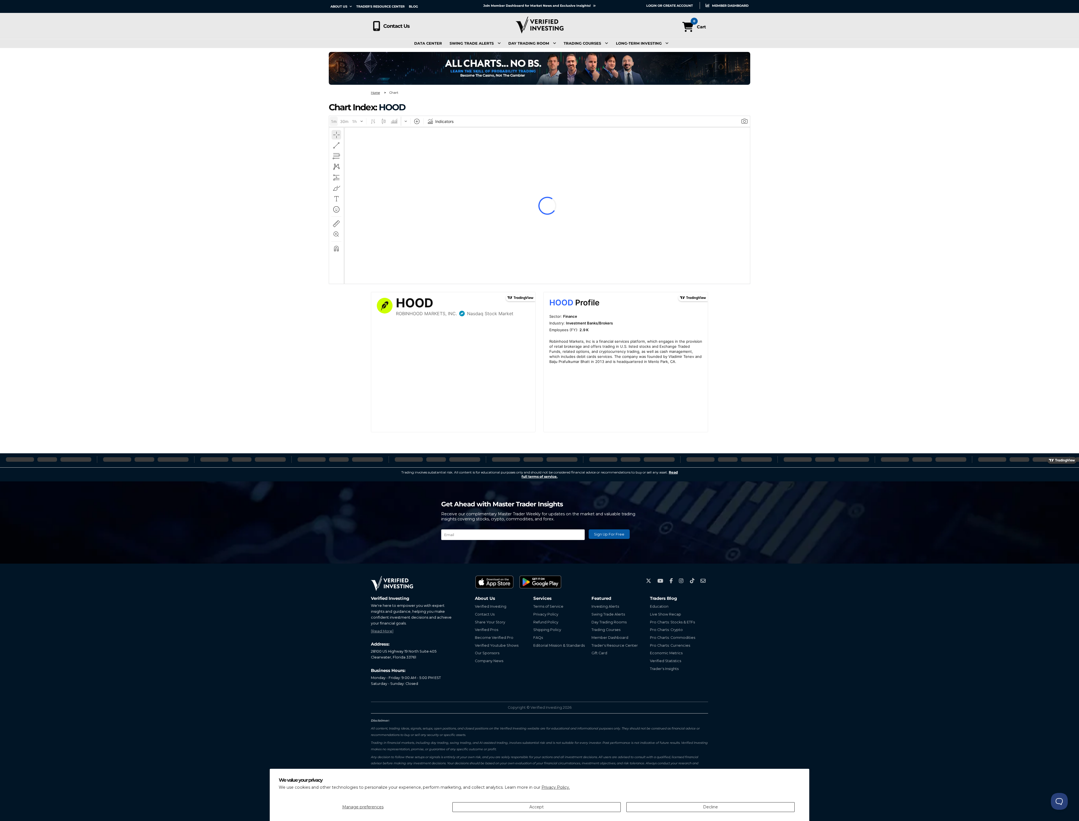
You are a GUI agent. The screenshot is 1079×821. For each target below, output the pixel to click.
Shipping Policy (547, 630)
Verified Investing (490, 606)
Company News (489, 661)
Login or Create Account (669, 6)
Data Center (428, 43)
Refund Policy (545, 622)
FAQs (538, 637)
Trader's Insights (664, 669)
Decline (710, 806)
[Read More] (382, 631)
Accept (536, 806)
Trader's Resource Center (380, 6)
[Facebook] (671, 581)
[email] (703, 581)
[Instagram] (681, 581)
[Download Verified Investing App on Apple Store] (494, 582)
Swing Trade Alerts (472, 43)
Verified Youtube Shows (496, 645)
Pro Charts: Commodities (672, 637)
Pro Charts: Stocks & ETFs (672, 622)
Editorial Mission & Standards (559, 645)
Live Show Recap (665, 614)
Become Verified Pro (494, 637)
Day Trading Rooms (609, 622)
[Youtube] (660, 581)
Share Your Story (490, 622)
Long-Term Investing (639, 43)
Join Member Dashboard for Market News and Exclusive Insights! (537, 6)
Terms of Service (548, 606)
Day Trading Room (528, 43)
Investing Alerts (605, 606)
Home (375, 93)
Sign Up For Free (609, 534)
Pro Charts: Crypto (666, 630)
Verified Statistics (665, 661)
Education (659, 606)
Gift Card (599, 653)
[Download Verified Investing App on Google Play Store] (540, 582)
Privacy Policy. (555, 787)
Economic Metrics (666, 653)
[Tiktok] (692, 581)
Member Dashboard (730, 6)
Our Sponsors (487, 653)
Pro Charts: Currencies (670, 645)
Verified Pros (486, 630)
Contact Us (396, 26)
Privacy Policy (545, 614)
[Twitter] (648, 581)
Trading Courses (582, 43)
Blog (413, 6)
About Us (339, 6)
